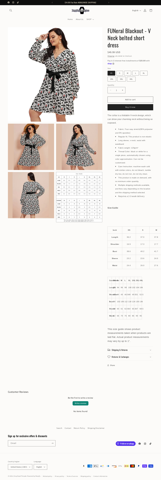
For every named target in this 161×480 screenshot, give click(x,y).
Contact (68, 428)
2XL (111, 79)
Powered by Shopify (33, 476)
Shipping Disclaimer (96, 428)
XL (144, 73)
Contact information (100, 476)
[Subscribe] (52, 443)
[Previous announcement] (52, 2)
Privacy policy (59, 476)
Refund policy (47, 476)
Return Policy (79, 428)
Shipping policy (85, 476)
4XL (131, 79)
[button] (11, 10)
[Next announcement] (109, 2)
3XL (121, 79)
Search (59, 428)
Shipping (111, 56)
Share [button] (112, 365)
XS (111, 73)
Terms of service (72, 476)
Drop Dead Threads (20, 476)
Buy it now (130, 107)
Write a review (80, 403)
